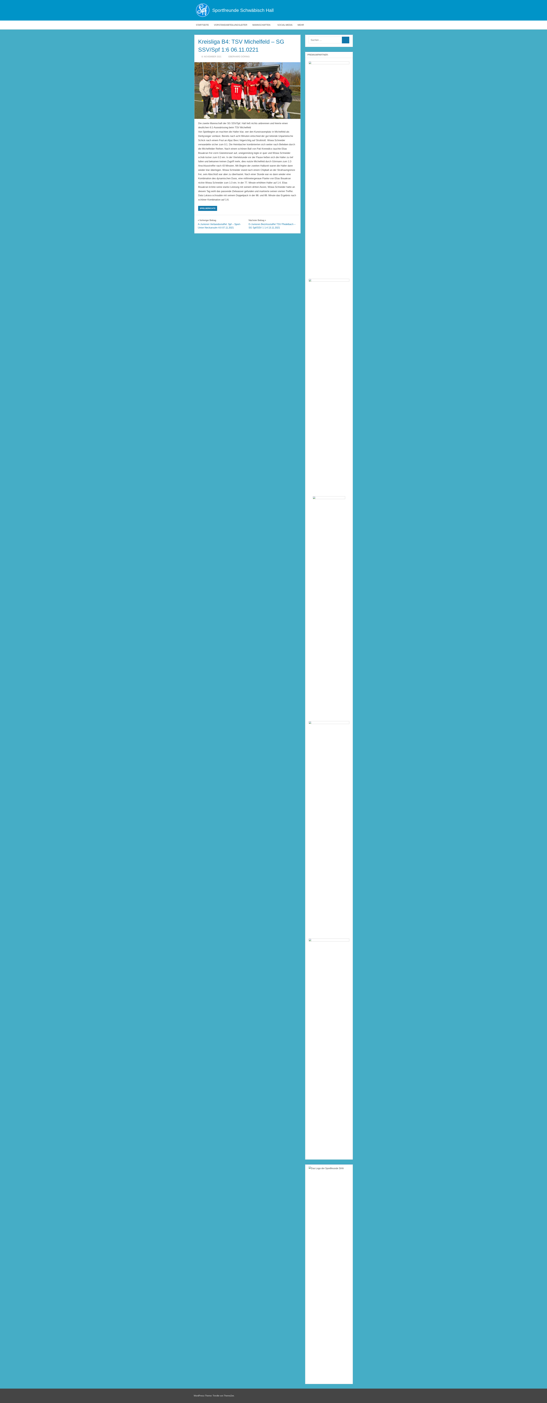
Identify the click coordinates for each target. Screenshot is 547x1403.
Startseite (202, 25)
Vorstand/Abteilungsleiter (230, 25)
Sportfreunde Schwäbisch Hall (243, 10)
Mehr (301, 25)
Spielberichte (208, 208)
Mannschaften (261, 25)
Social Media (284, 25)
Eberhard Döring (239, 56)
